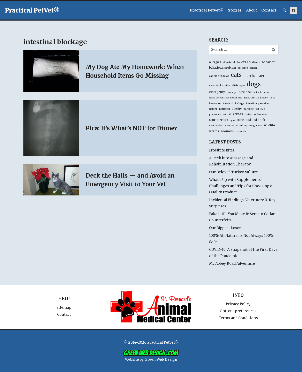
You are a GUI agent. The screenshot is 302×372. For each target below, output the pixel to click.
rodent (248, 114)
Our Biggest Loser (225, 228)
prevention (215, 114)
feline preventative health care (225, 97)
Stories (235, 10)
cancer (253, 68)
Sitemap (63, 307)
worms (214, 131)
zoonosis (227, 131)
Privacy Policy (238, 304)
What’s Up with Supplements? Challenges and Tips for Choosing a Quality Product (240, 185)
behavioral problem (222, 67)
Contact (268, 10)
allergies (215, 62)
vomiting (242, 125)
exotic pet (232, 92)
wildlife (269, 125)
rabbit (227, 114)
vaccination (216, 125)
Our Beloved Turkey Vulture (233, 172)
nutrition (224, 108)
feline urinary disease (256, 97)
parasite (249, 108)
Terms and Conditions (238, 318)
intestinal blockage (233, 103)
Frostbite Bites (222, 150)
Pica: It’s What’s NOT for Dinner (131, 128)
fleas (272, 97)
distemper (238, 85)
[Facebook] (293, 10)
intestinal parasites (258, 103)
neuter (213, 108)
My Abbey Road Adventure (232, 263)
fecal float (245, 92)
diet (261, 75)
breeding (243, 68)
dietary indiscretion (220, 85)
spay (232, 120)
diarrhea (250, 76)
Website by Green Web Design (151, 359)
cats (236, 74)
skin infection (218, 120)
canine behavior (219, 75)
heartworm (215, 103)
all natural (229, 62)
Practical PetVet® (207, 10)
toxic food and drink (251, 120)
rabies (238, 114)
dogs (254, 84)
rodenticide (260, 114)
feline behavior (261, 92)
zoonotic (240, 131)
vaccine (229, 125)
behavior (268, 62)
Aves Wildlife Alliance (248, 62)
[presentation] (51, 71)
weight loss (255, 125)
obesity (237, 109)
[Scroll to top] (281, 359)
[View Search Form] (284, 10)
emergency (217, 92)
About (251, 10)
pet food (260, 109)
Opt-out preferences (238, 311)
